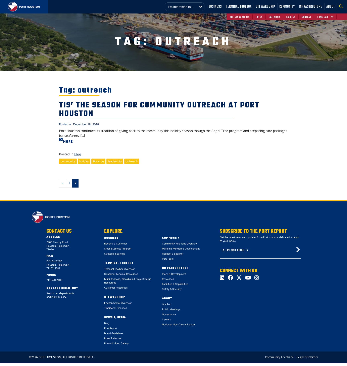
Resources (168, 278)
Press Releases (112, 338)
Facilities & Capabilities (175, 284)
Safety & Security (172, 289)
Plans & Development (174, 273)
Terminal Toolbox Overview (119, 268)
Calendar (274, 17)
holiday (84, 161)
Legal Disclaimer (307, 357)
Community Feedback (279, 357)
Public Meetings (171, 309)
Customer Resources (116, 287)
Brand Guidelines (113, 333)
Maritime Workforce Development (181, 248)
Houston (98, 161)
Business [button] (215, 6)
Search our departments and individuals (60, 295)
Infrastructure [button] (310, 6)
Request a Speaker (172, 253)
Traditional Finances (115, 307)
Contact (306, 17)
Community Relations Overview (179, 243)
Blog (77, 154)
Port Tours (168, 258)
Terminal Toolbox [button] (239, 6)
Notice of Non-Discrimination (178, 324)
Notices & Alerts (239, 17)
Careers (290, 17)
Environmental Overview (118, 302)
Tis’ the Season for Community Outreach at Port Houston (159, 109)
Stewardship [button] (265, 6)
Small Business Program (117, 248)
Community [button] (287, 6)
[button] (342, 6)
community (68, 161)
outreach (132, 161)
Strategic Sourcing (114, 253)
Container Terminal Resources (121, 273)
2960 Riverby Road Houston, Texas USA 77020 (57, 246)
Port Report (110, 328)
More (68, 141)
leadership (115, 161)
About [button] (330, 6)
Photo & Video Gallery (116, 343)
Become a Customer (115, 243)
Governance (169, 314)
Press (259, 17)
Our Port (166, 304)
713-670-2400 (54, 280)
